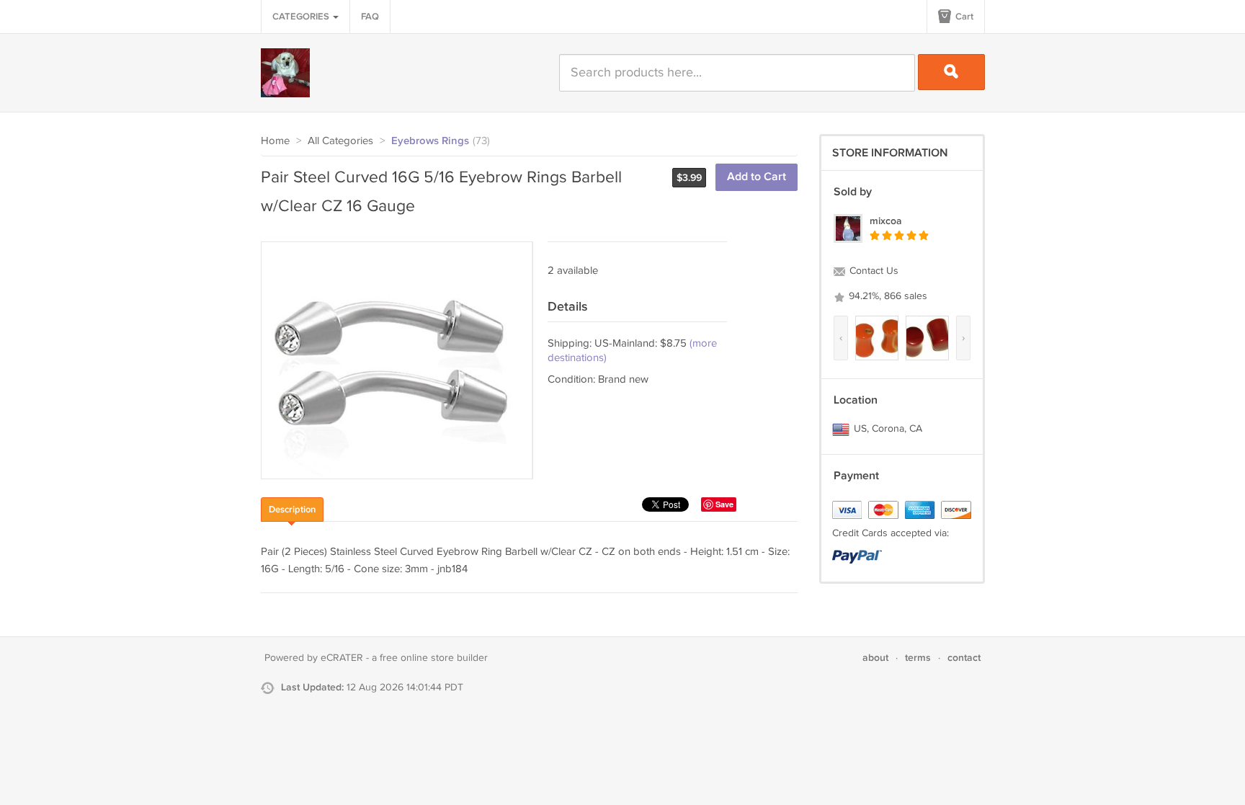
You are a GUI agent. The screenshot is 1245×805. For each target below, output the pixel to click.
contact (964, 657)
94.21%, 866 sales (886, 296)
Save (724, 504)
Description (292, 509)
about (875, 657)
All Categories (340, 141)
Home (275, 141)
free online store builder (434, 658)
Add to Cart (756, 177)
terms (918, 657)
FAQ (370, 16)
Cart (963, 16)
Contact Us (872, 271)
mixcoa (886, 221)
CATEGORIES (301, 16)
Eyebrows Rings (430, 141)
